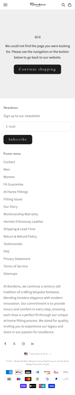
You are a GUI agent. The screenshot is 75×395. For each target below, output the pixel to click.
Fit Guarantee (13, 184)
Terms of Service (15, 266)
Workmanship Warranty (20, 214)
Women (9, 177)
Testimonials (12, 244)
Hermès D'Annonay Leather (23, 221)
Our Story (10, 206)
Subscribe (18, 139)
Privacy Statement (16, 258)
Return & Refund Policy (20, 236)
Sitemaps (10, 273)
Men (6, 169)
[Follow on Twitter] (14, 343)
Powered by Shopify (40, 364)
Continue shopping (37, 69)
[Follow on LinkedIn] (32, 343)
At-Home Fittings (15, 191)
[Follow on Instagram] (23, 343)
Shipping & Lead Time (19, 229)
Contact (9, 162)
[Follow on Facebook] (5, 343)
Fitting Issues (12, 199)
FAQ (6, 251)
